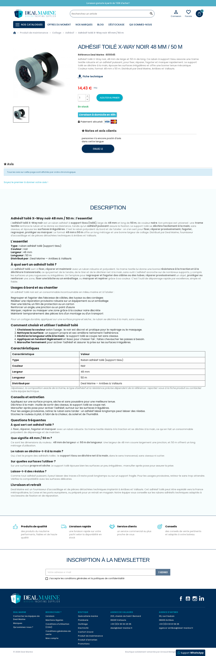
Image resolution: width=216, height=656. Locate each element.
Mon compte (52, 638)
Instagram (195, 598)
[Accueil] (14, 32)
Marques (17, 623)
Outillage (83, 624)
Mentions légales (54, 620)
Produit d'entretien (87, 639)
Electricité (83, 628)
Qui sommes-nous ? (23, 627)
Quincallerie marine (88, 616)
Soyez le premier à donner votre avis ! (26, 182)
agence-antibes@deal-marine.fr (176, 628)
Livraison (50, 616)
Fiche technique (93, 76)
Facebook (181, 598)
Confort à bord (85, 632)
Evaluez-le (98, 148)
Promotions (83, 643)
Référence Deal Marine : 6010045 (96, 54)
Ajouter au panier (109, 97)
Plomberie (83, 620)
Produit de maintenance (90, 636)
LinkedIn (202, 598)
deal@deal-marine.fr (121, 628)
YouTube (188, 598)
